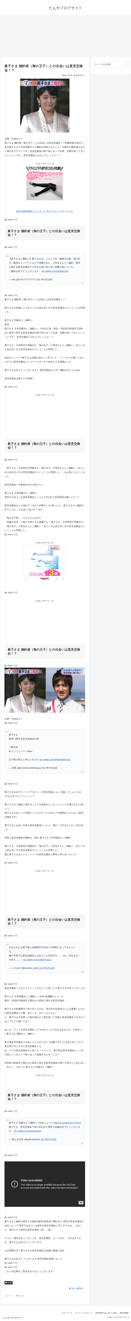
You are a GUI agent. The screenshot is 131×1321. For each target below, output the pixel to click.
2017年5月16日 (47, 968)
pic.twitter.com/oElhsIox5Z (55, 271)
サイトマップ (66, 1313)
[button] (125, 64)
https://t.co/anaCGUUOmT (67, 1123)
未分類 (9, 1283)
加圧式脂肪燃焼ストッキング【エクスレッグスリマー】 (45, 211)
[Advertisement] (65, 36)
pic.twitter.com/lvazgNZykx (27, 1131)
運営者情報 (124, 1313)
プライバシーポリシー (84, 1313)
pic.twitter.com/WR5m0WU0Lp (55, 759)
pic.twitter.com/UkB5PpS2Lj (37, 959)
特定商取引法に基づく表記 (106, 1313)
